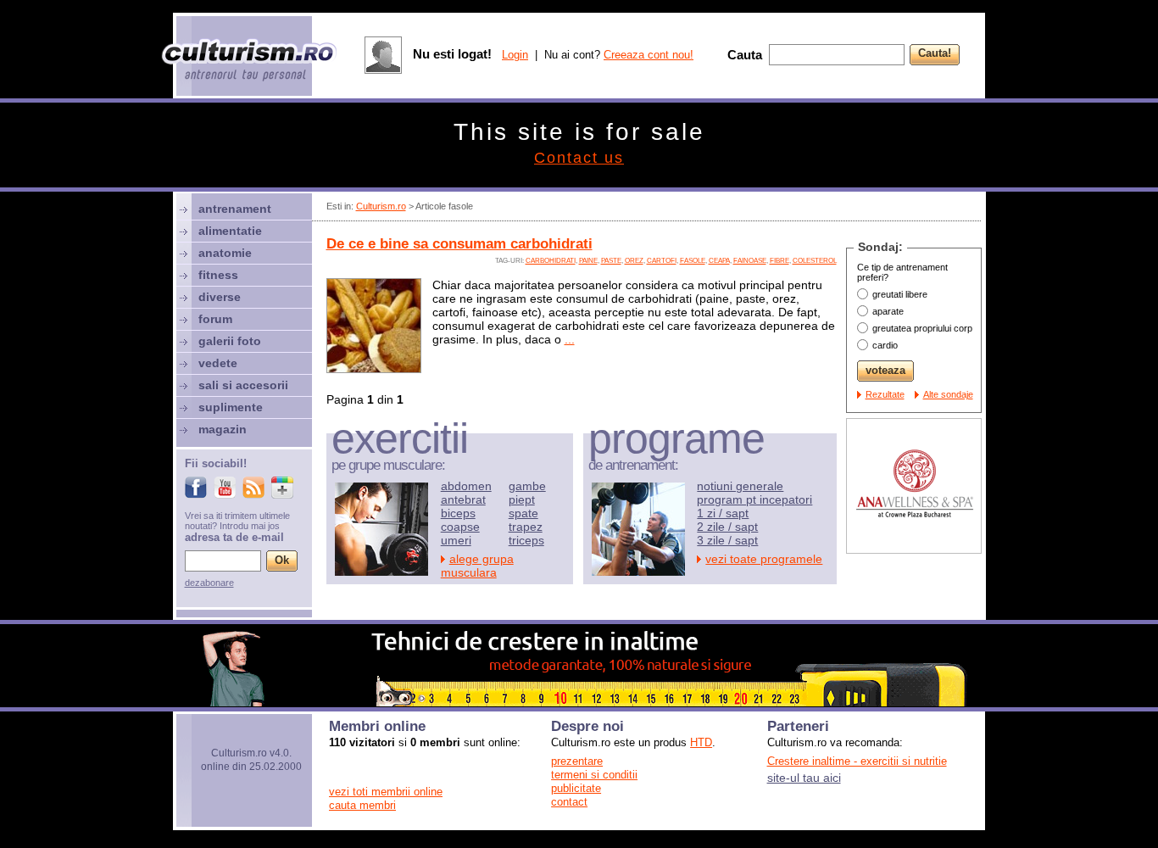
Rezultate (885, 394)
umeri (456, 540)
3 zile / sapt (727, 540)
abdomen (466, 486)
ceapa (719, 261)
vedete (217, 363)
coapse (460, 526)
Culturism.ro (381, 206)
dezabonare (209, 582)
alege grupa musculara (477, 565)
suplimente (230, 407)
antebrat (463, 499)
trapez (526, 526)
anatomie (225, 252)
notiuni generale (740, 486)
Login (515, 54)
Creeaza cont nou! (648, 54)
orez (634, 261)
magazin (222, 429)
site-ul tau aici (804, 777)
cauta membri (362, 805)
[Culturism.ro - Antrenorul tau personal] (250, 61)
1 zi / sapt (723, 513)
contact (569, 801)
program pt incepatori (754, 499)
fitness (218, 275)
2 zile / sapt (727, 526)
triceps (526, 540)
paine (588, 261)
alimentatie (230, 230)
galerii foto (229, 341)
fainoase (749, 261)
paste (611, 261)
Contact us (579, 157)
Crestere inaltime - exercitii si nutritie (857, 761)
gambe (527, 486)
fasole (692, 261)
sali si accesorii (243, 385)
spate (523, 513)
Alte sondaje (948, 394)
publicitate (576, 788)
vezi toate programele (763, 559)
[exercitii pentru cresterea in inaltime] (579, 702)
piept (522, 499)
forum (215, 319)
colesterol (815, 261)
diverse (219, 297)
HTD (701, 742)
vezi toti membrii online (386, 791)
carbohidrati (551, 261)
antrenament (234, 208)
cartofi (661, 261)
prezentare (577, 761)
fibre (779, 261)
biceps (458, 513)
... (570, 339)
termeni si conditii (594, 774)
